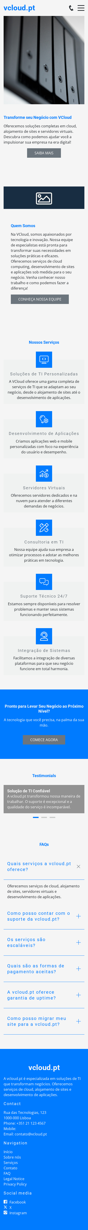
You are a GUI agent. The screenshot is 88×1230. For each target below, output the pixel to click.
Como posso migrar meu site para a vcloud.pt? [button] (36, 1021)
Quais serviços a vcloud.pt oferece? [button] (39, 866)
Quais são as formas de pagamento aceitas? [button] (36, 968)
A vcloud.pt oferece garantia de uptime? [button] (31, 995)
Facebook (17, 1202)
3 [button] (52, 817)
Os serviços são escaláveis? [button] (26, 942)
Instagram (18, 1212)
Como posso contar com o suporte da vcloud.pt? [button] (38, 916)
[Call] (71, 8)
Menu (81, 5)
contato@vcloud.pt (31, 1134)
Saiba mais (44, 153)
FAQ (7, 1173)
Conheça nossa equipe (39, 299)
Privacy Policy (15, 1184)
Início (8, 1151)
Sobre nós (12, 1157)
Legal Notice (14, 1178)
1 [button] (36, 817)
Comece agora (44, 739)
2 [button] (44, 817)
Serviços (11, 1162)
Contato (10, 1168)
